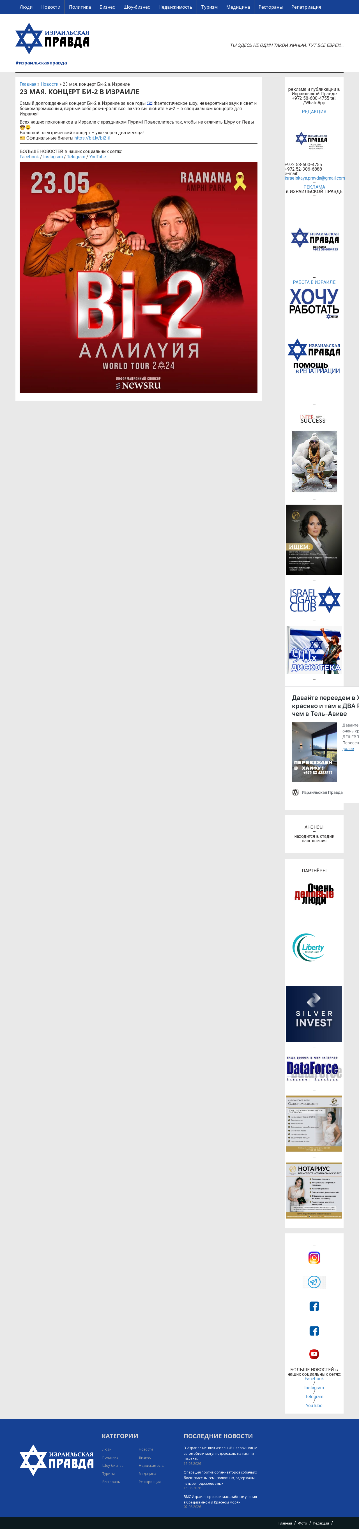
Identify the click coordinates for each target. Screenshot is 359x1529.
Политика (80, 7)
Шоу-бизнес (136, 7)
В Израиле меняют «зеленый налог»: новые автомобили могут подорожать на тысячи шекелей (220, 1453)
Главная (28, 84)
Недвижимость (175, 7)
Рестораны (271, 7)
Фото (302, 1523)
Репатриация (306, 7)
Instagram (53, 156)
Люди (26, 7)
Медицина (238, 7)
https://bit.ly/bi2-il (92, 138)
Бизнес (107, 7)
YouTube (97, 156)
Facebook (29, 156)
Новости (50, 7)
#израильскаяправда (41, 63)
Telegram (76, 156)
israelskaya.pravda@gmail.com (314, 178)
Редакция (321, 1523)
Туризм (209, 7)
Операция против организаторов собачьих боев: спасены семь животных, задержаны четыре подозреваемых (220, 1478)
